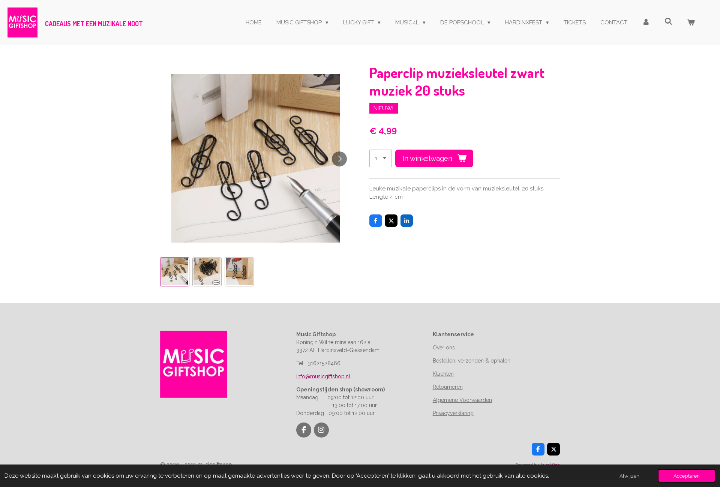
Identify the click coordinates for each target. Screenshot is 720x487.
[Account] (646, 22)
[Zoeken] (668, 21)
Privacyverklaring (453, 413)
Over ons (444, 348)
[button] (174, 271)
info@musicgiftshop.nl (323, 376)
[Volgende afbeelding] (339, 158)
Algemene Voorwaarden (462, 400)
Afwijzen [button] (629, 476)
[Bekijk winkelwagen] (690, 22)
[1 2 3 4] (380, 158)
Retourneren (448, 387)
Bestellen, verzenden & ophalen (471, 361)
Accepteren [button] (687, 476)
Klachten (443, 374)
